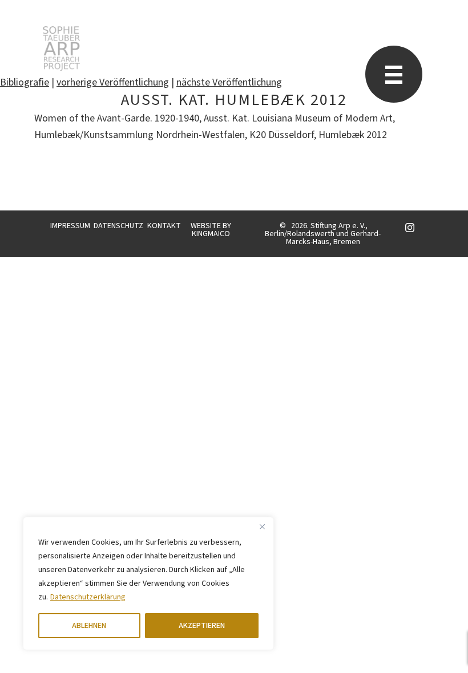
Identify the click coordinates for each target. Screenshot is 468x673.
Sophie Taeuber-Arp (61, 48)
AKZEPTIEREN (202, 625)
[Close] (262, 526)
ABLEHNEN (89, 625)
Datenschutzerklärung (88, 597)
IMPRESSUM (70, 226)
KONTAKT (164, 226)
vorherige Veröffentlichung (113, 82)
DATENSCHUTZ (118, 226)
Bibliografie (24, 82)
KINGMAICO (211, 234)
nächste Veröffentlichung (229, 82)
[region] (148, 583)
